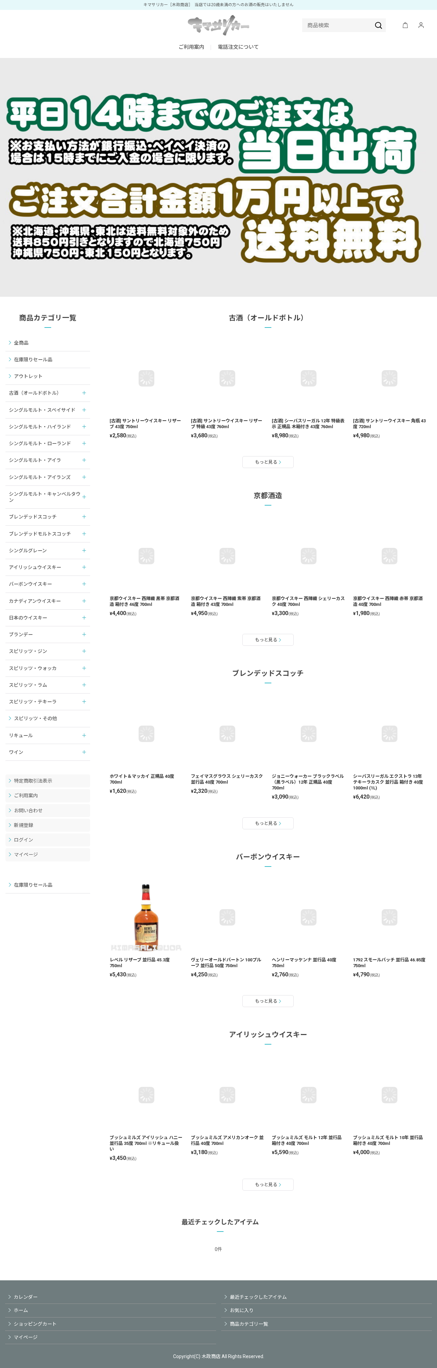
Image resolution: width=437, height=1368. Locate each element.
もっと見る (266, 462)
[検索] (378, 25)
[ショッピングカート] (405, 25)
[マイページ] (421, 25)
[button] (238, 48)
